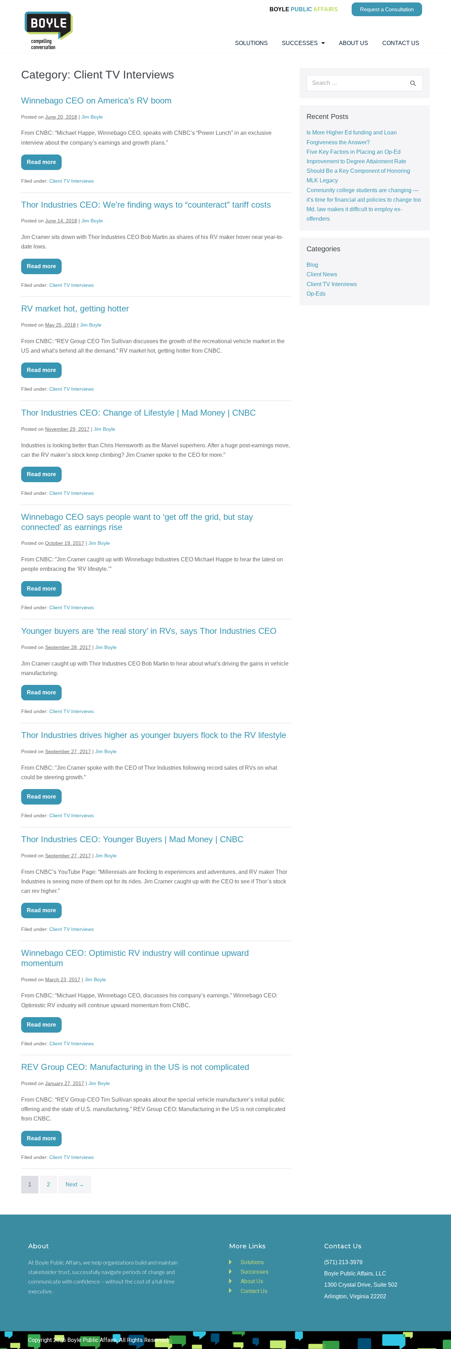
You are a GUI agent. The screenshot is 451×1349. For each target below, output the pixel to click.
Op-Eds (316, 294)
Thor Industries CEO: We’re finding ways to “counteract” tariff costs (146, 204)
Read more (44, 160)
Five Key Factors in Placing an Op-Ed (354, 152)
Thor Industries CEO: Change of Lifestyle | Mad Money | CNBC (138, 412)
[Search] (413, 83)
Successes (300, 43)
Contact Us (400, 43)
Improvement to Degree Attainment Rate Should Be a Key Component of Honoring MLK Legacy (358, 170)
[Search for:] (365, 83)
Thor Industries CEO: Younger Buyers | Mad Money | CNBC (132, 839)
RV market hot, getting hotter (75, 308)
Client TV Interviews (71, 181)
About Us (353, 43)
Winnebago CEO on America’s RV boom (96, 100)
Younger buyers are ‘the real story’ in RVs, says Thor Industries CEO (149, 631)
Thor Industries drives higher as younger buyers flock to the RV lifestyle (153, 735)
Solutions (251, 43)
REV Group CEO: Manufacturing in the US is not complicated (135, 1067)
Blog (312, 265)
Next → (75, 1184)
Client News (322, 274)
